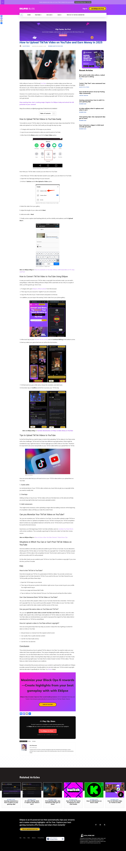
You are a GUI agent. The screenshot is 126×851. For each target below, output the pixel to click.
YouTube (61, 46)
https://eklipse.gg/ (33, 747)
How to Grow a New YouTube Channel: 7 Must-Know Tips (51, 537)
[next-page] (64, 810)
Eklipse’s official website (39, 289)
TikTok (57, 46)
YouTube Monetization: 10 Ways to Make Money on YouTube (55, 430)
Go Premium (63, 35)
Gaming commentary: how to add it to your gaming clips (91, 101)
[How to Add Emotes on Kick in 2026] (94, 790)
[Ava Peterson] (21, 46)
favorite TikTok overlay (41, 339)
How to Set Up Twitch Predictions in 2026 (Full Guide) (73, 802)
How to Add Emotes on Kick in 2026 (94, 801)
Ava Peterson (26, 46)
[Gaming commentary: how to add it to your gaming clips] (11, 790)
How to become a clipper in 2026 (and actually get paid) (91, 126)
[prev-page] (61, 810)
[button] (21, 15)
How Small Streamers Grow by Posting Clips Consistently (92, 92)
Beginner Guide (51, 46)
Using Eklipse (62, 276)
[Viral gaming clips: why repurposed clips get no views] (52, 790)
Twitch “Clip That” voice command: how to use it (92, 84)
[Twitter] (104, 825)
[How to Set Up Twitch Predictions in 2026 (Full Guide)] (73, 790)
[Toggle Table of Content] (53, 113)
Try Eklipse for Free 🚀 (47, 731)
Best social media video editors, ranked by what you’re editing (92, 75)
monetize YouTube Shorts (65, 529)
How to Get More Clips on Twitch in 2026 (115, 801)
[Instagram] (100, 825)
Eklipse (50, 669)
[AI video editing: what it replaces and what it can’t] (32, 790)
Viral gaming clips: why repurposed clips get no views (92, 117)
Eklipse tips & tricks (84, 87)
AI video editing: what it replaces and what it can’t (91, 109)
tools (80, 78)
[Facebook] (96, 825)
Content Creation (83, 95)
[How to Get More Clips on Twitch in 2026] (114, 790)
